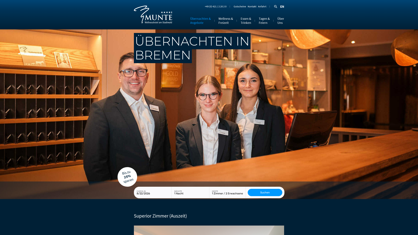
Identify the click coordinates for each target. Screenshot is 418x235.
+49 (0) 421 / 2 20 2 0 (215, 6)
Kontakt (252, 6)
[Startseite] (153, 28)
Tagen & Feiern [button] (264, 20)
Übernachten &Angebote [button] (200, 20)
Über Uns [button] (280, 20)
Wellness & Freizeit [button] (225, 20)
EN (282, 6)
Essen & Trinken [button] (246, 20)
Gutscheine (240, 6)
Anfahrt (262, 6)
